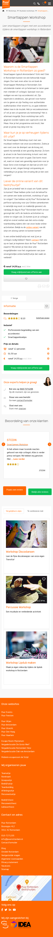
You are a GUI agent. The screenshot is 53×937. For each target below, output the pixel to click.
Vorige (15, 298)
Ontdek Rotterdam (10, 851)
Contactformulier (9, 842)
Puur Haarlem (7, 735)
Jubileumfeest (8, 806)
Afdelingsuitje (7, 790)
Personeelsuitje (8, 794)
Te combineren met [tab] (35, 511)
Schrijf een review (42, 318)
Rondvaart (6, 776)
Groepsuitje (6, 780)
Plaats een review (14, 489)
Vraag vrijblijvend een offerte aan (26, 272)
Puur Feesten (7, 715)
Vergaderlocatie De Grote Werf (15, 744)
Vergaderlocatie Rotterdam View (16, 748)
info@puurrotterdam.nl (12, 839)
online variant (32, 227)
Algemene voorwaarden (12, 858)
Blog (3, 848)
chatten (22, 408)
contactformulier (24, 400)
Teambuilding (7, 787)
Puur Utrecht (7, 728)
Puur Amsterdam (8, 724)
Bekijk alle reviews (40, 491)
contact (35, 239)
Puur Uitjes (6, 721)
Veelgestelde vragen (10, 855)
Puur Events (6, 712)
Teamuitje (5, 773)
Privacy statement (9, 862)
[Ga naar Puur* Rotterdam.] (3, 11)
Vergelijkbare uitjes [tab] (14, 511)
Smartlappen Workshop (17, 444)
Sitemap (5, 869)
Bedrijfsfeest (7, 799)
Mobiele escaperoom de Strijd (14, 757)
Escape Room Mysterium (12, 741)
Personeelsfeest (8, 803)
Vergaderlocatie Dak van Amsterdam (18, 751)
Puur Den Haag (8, 731)
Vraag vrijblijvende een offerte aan (26, 367)
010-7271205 (26, 389)
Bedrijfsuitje (7, 783)
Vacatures (6, 865)
